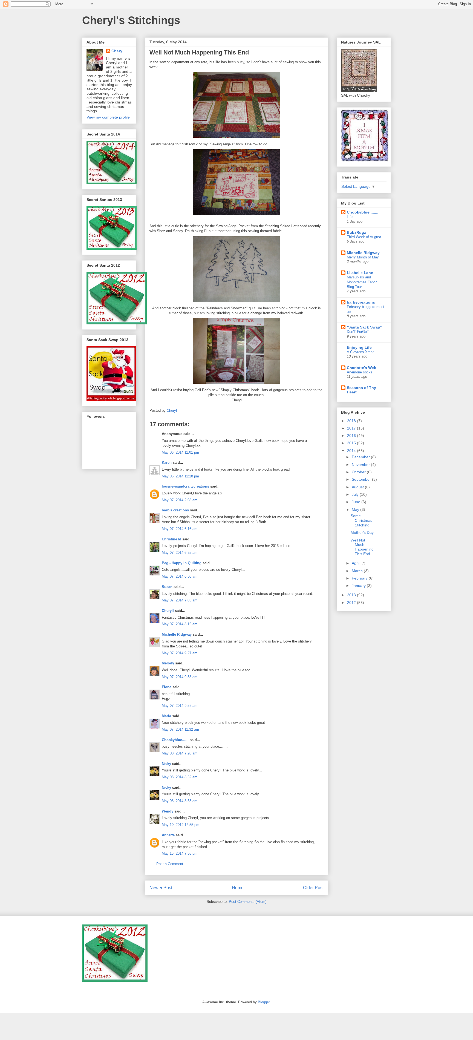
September (362, 479)
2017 (352, 428)
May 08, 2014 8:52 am (179, 777)
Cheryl (117, 51)
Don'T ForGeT (358, 332)
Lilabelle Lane (360, 272)
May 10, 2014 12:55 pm (180, 825)
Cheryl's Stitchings (131, 20)
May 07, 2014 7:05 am (179, 600)
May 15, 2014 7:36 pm (179, 853)
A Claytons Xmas (360, 352)
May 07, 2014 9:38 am (179, 677)
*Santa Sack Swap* (364, 327)
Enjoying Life (359, 347)
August (358, 487)
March (358, 571)
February (360, 578)
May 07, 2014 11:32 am (180, 729)
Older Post (313, 887)
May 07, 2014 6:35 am (179, 553)
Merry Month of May (363, 257)
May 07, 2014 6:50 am (179, 576)
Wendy (167, 811)
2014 (352, 450)
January (359, 585)
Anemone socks (360, 372)
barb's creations (175, 510)
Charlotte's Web (361, 367)
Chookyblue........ (362, 212)
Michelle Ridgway (177, 634)
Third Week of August (364, 237)
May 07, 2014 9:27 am (179, 653)
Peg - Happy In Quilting (181, 563)
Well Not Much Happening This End (362, 547)
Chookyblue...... (175, 740)
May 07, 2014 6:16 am (179, 529)
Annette (168, 835)
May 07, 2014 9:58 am (179, 706)
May (356, 509)
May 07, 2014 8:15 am (179, 624)
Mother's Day (362, 532)
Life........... (356, 217)
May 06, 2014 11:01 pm (180, 452)
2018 (352, 421)
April (356, 563)
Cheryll (168, 611)
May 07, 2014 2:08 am (179, 500)
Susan (167, 587)
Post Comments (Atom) (247, 902)
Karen (167, 462)
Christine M (171, 539)
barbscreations (361, 302)
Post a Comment (169, 864)
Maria (166, 716)
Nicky (166, 764)
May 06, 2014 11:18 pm (180, 476)
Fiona (166, 687)
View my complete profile (108, 117)
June (356, 502)
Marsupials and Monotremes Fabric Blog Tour (362, 282)
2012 (352, 602)
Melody (168, 663)
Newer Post (160, 887)
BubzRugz (356, 232)
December (361, 457)
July (356, 494)
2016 (352, 435)
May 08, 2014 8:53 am (179, 801)
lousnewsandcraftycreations (185, 486)
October (359, 472)
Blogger (264, 1002)
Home (238, 887)
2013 (352, 595)
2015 (352, 443)
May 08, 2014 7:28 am (179, 753)
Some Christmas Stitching (361, 520)
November (361, 464)
